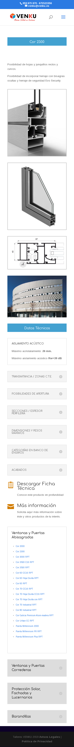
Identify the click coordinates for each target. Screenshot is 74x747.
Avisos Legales (49, 736)
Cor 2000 (20, 546)
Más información (36, 505)
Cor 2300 (20, 551)
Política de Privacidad (37, 741)
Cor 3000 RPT (23, 557)
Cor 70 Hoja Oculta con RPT (29, 599)
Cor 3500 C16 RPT (25, 562)
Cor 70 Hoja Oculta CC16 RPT (30, 594)
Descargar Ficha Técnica (36, 486)
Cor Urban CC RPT (25, 621)
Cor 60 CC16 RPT (24, 573)
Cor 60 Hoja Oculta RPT (27, 578)
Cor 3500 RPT (23, 567)
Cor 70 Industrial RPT (26, 605)
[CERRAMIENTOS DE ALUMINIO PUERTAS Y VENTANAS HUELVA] (37, 155)
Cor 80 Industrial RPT (26, 610)
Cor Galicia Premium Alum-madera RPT (35, 615)
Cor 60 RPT (21, 583)
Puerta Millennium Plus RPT (29, 637)
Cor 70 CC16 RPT (24, 589)
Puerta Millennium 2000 (27, 626)
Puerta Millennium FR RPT (29, 631)
